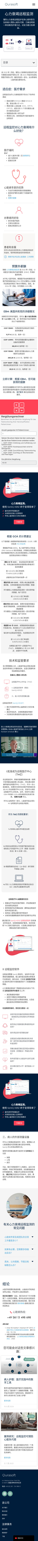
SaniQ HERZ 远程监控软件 (21, 921)
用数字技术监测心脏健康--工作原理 (21, 257)
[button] (33, 4)
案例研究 (26, 156)
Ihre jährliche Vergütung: (11, 459)
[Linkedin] (4, 1493)
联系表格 (21, 1303)
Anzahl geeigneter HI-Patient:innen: (15, 430)
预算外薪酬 (12, 198)
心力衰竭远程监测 (12, 270)
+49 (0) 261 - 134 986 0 (12, 1486)
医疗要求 (20, 392)
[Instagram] (10, 1493)
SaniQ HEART (18, 703)
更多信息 (7, 1401)
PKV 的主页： (22, 544)
